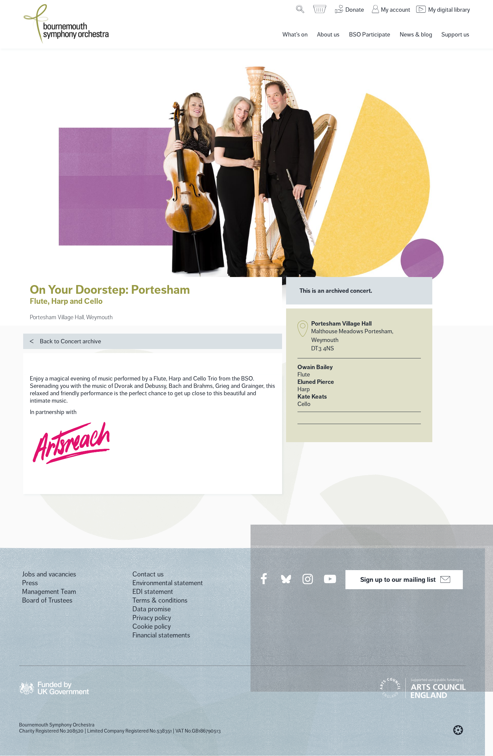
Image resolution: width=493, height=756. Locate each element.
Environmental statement (167, 583)
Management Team (49, 592)
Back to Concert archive (70, 341)
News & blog (416, 34)
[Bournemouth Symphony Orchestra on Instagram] (308, 578)
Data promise (151, 609)
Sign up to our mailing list (398, 579)
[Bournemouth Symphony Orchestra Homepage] (66, 23)
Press (30, 583)
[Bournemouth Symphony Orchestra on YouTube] (330, 578)
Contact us (148, 574)
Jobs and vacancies (49, 574)
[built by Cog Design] (458, 730)
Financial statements (161, 635)
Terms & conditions (159, 600)
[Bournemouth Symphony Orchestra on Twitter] (285, 578)
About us (328, 34)
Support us (455, 34)
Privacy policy (151, 618)
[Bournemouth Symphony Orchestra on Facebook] (264, 578)
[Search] (300, 9)
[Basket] (320, 9)
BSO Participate (369, 34)
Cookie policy (151, 626)
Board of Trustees (47, 600)
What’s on (295, 34)
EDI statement (152, 592)
